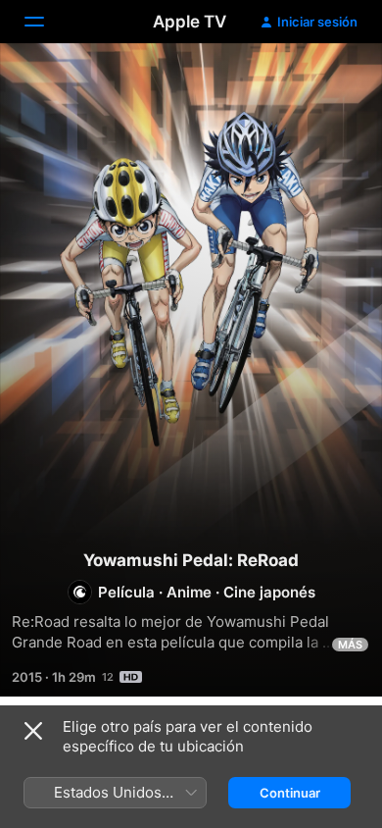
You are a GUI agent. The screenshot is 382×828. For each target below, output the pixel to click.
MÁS (350, 644)
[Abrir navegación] (46, 21)
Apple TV (189, 21)
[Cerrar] (33, 731)
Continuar (290, 793)
